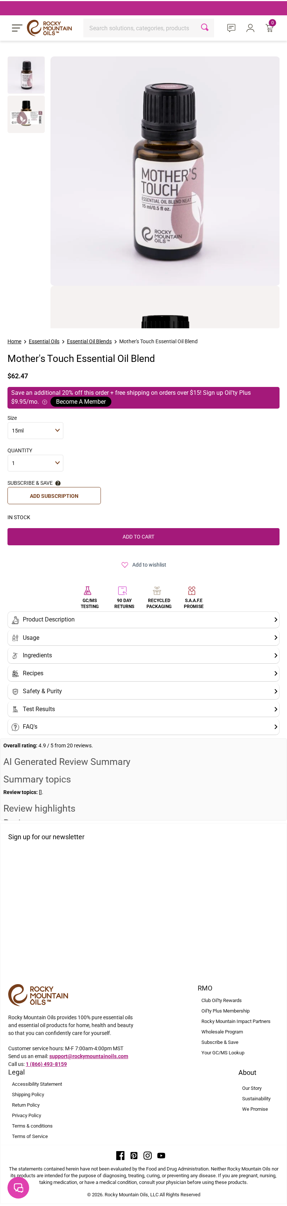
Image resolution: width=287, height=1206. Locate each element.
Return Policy (26, 1105)
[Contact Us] (232, 28)
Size (12, 418)
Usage (31, 637)
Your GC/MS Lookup (222, 1052)
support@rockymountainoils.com (88, 1056)
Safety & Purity (42, 691)
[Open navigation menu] (17, 28)
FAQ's (30, 726)
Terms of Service (30, 1136)
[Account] (251, 28)
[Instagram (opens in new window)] (148, 1155)
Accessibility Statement (37, 1084)
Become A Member (81, 401)
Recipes (33, 673)
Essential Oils (44, 341)
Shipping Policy (28, 1094)
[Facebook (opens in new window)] (120, 1155)
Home (14, 341)
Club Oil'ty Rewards (221, 1000)
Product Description (49, 619)
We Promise (255, 1109)
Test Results (39, 709)
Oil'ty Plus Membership (225, 1011)
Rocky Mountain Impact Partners (236, 1021)
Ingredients (37, 655)
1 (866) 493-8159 (46, 1064)
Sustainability (256, 1098)
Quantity (19, 450)
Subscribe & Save (219, 1042)
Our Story (252, 1088)
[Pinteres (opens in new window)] (134, 1155)
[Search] (205, 28)
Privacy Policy (26, 1115)
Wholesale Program (222, 1032)
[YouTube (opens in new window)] (161, 1155)
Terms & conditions (32, 1126)
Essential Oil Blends (89, 341)
